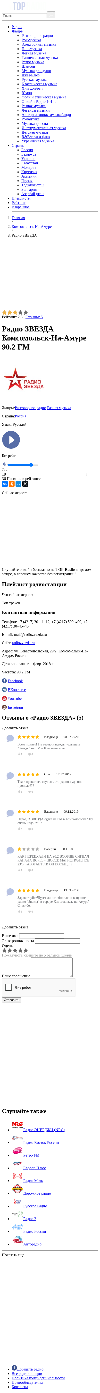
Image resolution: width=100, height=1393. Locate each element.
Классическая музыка (39, 84)
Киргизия (29, 172)
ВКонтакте (17, 690)
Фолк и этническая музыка (44, 97)
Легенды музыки (36, 110)
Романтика (31, 119)
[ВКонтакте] (5, 484)
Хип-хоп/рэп (32, 88)
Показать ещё (13, 1255)
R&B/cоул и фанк (36, 137)
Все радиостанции (27, 1374)
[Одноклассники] (12, 484)
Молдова (28, 167)
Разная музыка (34, 106)
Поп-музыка (32, 49)
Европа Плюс (34, 1168)
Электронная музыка (39, 44)
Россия (27, 150)
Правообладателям (27, 1382)
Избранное (21, 207)
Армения (28, 176)
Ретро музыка (33, 62)
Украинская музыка (38, 141)
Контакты (20, 1387)
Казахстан (29, 163)
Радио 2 (29, 1219)
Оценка (8, 946)
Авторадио (32, 1244)
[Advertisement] (50, 276)
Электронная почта (18, 941)
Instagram (15, 707)
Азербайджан (32, 194)
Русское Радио (35, 1206)
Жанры (18, 31)
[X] (25, 484)
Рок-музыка (31, 40)
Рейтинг (18, 203)
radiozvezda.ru (23, 643)
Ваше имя (10, 936)
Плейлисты (21, 198)
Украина (28, 159)
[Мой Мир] (18, 484)
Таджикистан (32, 185)
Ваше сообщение (16, 976)
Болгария (29, 189)
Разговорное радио (37, 35)
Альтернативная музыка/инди (46, 115)
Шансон (28, 66)
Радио (17, 27)
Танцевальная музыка (40, 57)
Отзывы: (34, 317)
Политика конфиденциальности (38, 1378)
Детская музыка (35, 132)
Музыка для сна (35, 123)
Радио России (34, 1231)
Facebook (15, 681)
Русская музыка (35, 79)
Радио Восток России (41, 1142)
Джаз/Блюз (31, 75)
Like (94, 475)
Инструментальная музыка (44, 128)
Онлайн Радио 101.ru (39, 101)
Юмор (27, 93)
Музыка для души (36, 71)
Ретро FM (31, 1155)
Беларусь (28, 154)
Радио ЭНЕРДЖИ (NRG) (44, 1130)
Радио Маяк (33, 1181)
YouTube (15, 698)
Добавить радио (30, 1369)
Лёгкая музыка (34, 53)
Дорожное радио (37, 1193)
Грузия (27, 181)
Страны (18, 145)
